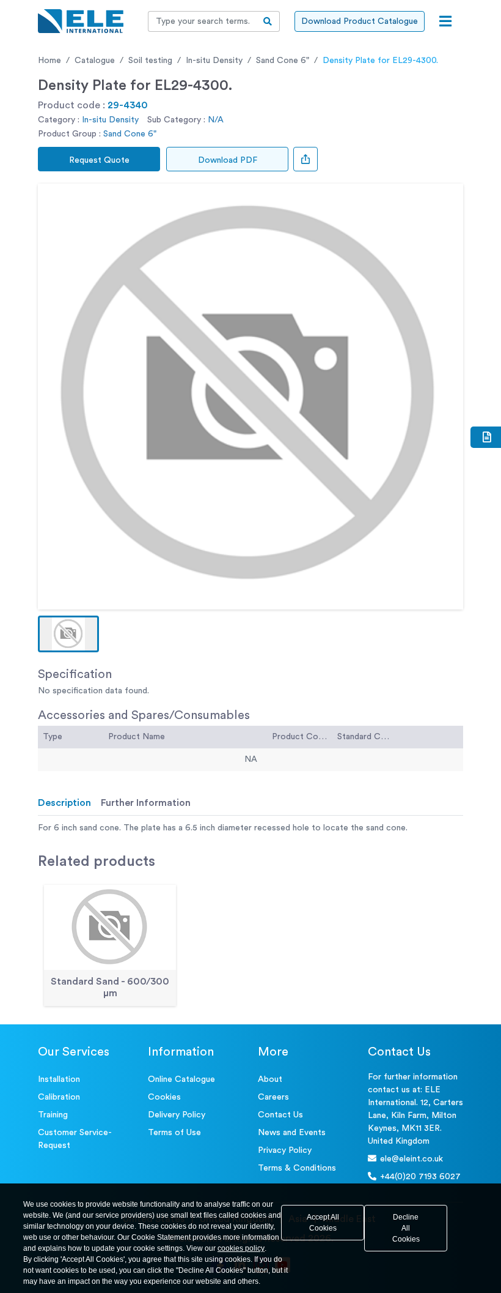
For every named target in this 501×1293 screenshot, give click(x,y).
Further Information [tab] (146, 803)
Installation (59, 1079)
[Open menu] (445, 21)
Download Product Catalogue (359, 21)
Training (53, 1115)
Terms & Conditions (297, 1168)
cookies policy (241, 1248)
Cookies (164, 1097)
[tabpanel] (250, 828)
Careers (273, 1097)
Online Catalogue (181, 1079)
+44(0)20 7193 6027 (420, 1176)
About (270, 1079)
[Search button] (268, 21)
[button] (68, 634)
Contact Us (280, 1115)
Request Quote (99, 160)
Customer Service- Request (75, 1139)
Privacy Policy (285, 1150)
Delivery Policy (176, 1115)
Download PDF (227, 160)
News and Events (292, 1132)
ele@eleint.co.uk (411, 1159)
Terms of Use (174, 1132)
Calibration (59, 1097)
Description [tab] (64, 803)
